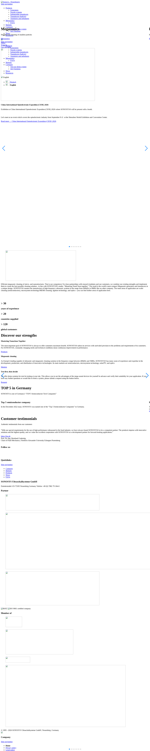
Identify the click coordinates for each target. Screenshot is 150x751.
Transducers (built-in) (18, 16)
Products (9, 8)
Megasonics (10, 21)
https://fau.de (5, 436)
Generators (14, 10)
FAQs (12, 23)
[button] (146, 148)
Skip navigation (7, 4)
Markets (4, 367)
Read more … (28, 121)
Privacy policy (11, 748)
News (8, 475)
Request (4, 382)
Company (9, 469)
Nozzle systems (16, 12)
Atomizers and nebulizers (19, 19)
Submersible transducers (19, 14)
